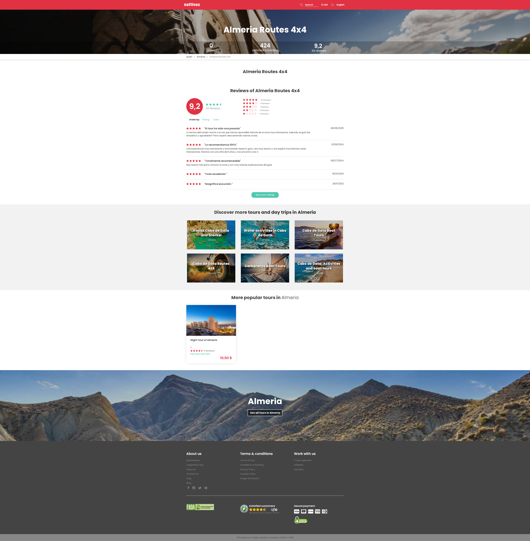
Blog (188, 483)
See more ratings (265, 194)
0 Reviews (264, 110)
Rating (206, 119)
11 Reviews (265, 103)
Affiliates (298, 464)
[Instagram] (194, 488)
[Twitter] (200, 488)
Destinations (193, 460)
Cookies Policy (248, 473)
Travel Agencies (302, 460)
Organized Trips (194, 464)
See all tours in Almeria (265, 412)
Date (216, 119)
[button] (309, 5)
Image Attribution (249, 478)
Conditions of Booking (251, 464)
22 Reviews (266, 100)
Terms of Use (247, 460)
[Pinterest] (206, 488)
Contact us (192, 473)
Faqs (188, 478)
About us (191, 469)
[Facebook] (188, 488)
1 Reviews (264, 107)
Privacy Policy (247, 469)
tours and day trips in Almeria (282, 212)
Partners (299, 469)
